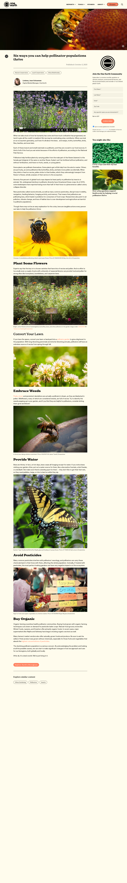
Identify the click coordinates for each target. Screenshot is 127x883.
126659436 (81, 327)
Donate (113, 4)
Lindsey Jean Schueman (32, 81)
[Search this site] (122, 4)
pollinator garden (63, 339)
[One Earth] (11, 4)
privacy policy (105, 129)
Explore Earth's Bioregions (26, 665)
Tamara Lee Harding (19, 329)
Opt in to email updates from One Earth (105, 126)
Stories (90, 4)
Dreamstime (29, 329)
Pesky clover (18, 396)
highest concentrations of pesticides (35, 641)
